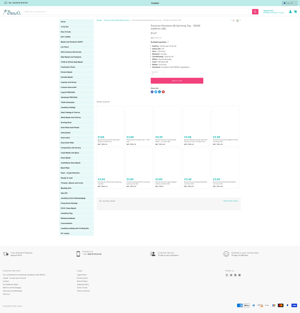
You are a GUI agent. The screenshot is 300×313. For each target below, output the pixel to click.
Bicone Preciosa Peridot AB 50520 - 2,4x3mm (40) (225, 183)
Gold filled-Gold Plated (70, 127)
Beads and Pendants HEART (72, 42)
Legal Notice (82, 275)
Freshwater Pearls (68, 67)
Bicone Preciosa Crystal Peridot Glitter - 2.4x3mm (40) (165, 140)
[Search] (255, 11)
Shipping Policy (83, 284)
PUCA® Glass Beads (68, 208)
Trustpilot (155, 3)
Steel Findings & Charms (70, 112)
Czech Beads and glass (70, 153)
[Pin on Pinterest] (163, 91)
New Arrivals (66, 32)
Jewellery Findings (68, 107)
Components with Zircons (71, 148)
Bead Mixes (65, 168)
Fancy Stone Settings (69, 203)
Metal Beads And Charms (71, 117)
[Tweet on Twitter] (155, 91)
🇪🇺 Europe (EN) (289, 3)
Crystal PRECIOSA (68, 92)
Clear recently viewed (230, 201)
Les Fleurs (65, 47)
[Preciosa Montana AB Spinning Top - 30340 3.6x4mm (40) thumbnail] (101, 30)
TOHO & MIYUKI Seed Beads (72, 62)
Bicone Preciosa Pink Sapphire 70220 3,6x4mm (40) (225, 140)
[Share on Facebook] (152, 91)
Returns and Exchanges (12, 288)
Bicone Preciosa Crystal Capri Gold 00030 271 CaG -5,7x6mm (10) (195, 140)
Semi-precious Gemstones (71, 52)
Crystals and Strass (68, 82)
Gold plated (65, 133)
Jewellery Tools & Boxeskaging (73, 198)
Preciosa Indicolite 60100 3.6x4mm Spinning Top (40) (138, 183)
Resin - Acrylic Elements (70, 173)
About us (6, 294)
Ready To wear (67, 178)
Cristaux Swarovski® (69, 87)
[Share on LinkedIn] (159, 91)
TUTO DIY (64, 27)
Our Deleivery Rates (10, 284)
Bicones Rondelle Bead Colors (117, 20)
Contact (6, 281)
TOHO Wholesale (67, 102)
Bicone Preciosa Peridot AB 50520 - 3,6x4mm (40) (196, 183)
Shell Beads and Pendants (71, 57)
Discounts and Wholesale (12, 291)
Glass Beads (66, 158)
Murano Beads (66, 72)
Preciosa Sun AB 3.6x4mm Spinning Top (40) (109, 183)
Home (63, 22)
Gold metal (65, 138)
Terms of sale (82, 288)
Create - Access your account (14, 278)
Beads (99, 20)
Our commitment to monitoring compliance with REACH (24, 275)
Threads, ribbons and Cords (72, 183)
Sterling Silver (66, 122)
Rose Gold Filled (67, 143)
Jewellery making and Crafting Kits (75, 228)
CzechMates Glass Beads (70, 163)
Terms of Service (83, 291)
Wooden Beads (67, 77)
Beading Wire (66, 188)
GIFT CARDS (65, 37)
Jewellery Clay (66, 213)
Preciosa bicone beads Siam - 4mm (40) (138, 140)
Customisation (66, 223)
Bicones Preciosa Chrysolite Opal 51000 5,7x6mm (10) (109, 140)
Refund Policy (82, 281)
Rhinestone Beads (68, 218)
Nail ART (64, 193)
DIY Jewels (65, 233)
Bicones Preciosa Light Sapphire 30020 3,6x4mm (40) (166, 183)
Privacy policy (82, 278)
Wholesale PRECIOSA (69, 97)
